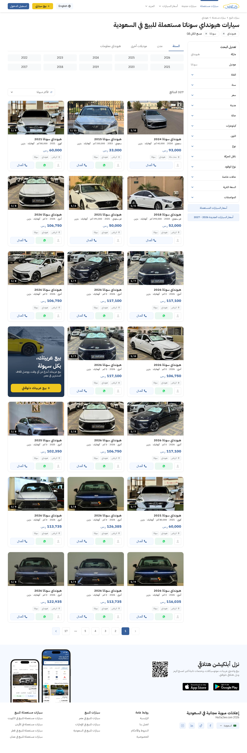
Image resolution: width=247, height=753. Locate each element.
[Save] (132, 105)
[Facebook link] (210, 726)
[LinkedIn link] (192, 726)
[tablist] (96, 46)
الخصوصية (143, 737)
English (62, 6)
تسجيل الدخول (18, 6)
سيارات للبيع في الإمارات (87, 724)
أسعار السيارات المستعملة (213, 208)
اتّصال (149, 165)
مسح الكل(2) (194, 34)
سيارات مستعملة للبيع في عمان (26, 737)
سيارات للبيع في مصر (89, 718)
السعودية (228, 725)
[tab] (176, 46)
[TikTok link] (201, 726)
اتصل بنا (144, 724)
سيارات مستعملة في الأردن (29, 724)
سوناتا (153, 157)
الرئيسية (144, 718)
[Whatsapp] (104, 165)
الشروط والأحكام (140, 731)
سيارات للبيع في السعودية (87, 731)
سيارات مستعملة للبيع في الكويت (25, 718)
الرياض (114, 157)
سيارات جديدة (189, 6)
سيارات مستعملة (209, 6)
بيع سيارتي (41, 6)
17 (66, 631)
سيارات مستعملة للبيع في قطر (27, 731)
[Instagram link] (182, 726)
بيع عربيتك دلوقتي (34, 388)
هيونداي (162, 157)
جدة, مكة (173, 157)
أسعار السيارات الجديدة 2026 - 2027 (213, 217)
